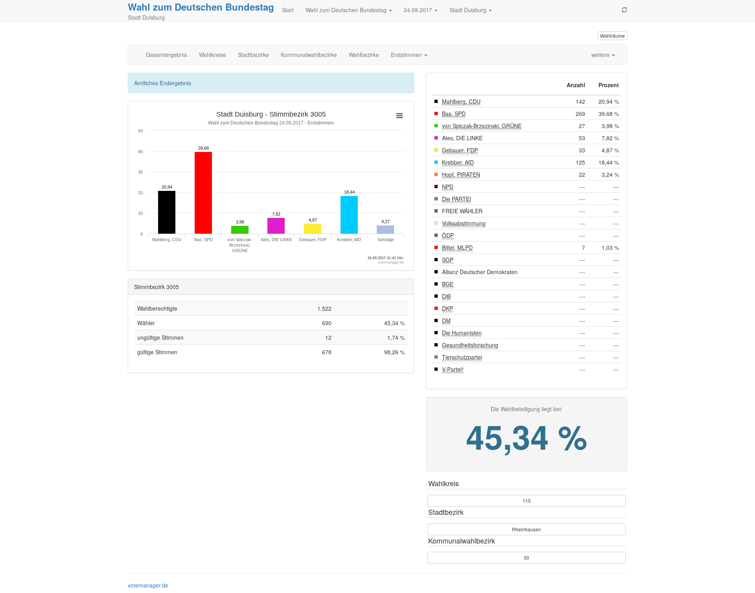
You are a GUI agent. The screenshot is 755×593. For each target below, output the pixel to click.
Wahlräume (612, 35)
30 (526, 557)
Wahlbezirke (364, 55)
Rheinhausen (526, 529)
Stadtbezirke (253, 55)
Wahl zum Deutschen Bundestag (201, 6)
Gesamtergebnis (166, 55)
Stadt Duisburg (468, 10)
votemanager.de (148, 585)
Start (288, 10)
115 (527, 500)
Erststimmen (407, 55)
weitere (601, 55)
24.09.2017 (419, 10)
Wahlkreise (212, 55)
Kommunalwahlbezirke (309, 55)
